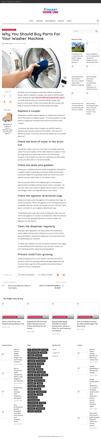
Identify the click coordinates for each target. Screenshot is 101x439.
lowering (37, 389)
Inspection (32, 386)
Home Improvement (9, 29)
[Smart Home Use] (50, 10)
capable (31, 355)
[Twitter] (10, 96)
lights (30, 389)
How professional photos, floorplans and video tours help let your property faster (18, 413)
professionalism (34, 400)
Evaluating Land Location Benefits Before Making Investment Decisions (77, 58)
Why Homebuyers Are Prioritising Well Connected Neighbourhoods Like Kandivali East (92, 58)
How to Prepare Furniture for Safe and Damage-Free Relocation (87, 324)
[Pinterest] (4, 101)
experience (41, 372)
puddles (42, 403)
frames (37, 375)
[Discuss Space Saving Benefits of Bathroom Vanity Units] (83, 355)
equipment (32, 372)
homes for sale (39, 380)
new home (32, 394)
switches (31, 408)
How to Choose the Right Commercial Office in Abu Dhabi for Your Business (18, 375)
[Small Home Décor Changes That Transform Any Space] (7, 394)
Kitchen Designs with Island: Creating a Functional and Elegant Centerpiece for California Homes (91, 83)
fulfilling (44, 375)
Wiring (31, 411)
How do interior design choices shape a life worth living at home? (18, 356)
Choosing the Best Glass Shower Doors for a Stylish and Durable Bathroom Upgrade (78, 81)
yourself (37, 411)
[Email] (10, 101)
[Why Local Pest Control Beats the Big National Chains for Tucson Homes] (83, 420)
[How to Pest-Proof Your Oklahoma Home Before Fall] (13, 311)
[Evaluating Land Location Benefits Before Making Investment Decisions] (78, 47)
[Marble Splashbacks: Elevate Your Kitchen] (83, 371)
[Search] (98, 21)
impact (40, 383)
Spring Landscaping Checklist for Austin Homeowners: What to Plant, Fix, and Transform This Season (61, 326)
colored (38, 355)
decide (38, 366)
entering (39, 369)
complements (42, 358)
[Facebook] (4, 96)
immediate (32, 383)
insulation (40, 386)
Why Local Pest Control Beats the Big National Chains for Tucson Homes (94, 419)
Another (44, 350)
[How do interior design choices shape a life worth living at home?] (7, 357)
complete (31, 361)
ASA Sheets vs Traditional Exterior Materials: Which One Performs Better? (7, 129)
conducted (32, 363)
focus (30, 375)
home (30, 380)
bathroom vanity (33, 352)
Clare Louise (9, 43)
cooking (40, 363)
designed (31, 369)
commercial (32, 358)
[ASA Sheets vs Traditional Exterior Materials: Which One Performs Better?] (7, 117)
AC (29, 350)
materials (31, 391)
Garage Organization (35, 377)
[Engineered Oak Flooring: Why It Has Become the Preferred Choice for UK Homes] (38, 311)
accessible (36, 350)
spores (40, 405)
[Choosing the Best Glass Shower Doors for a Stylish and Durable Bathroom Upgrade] (78, 70)
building (43, 352)
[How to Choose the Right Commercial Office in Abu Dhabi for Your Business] (7, 376)
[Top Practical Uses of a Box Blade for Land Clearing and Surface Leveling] (78, 97)
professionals (33, 403)
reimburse (32, 405)
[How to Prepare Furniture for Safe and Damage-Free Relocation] (88, 311)
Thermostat (40, 408)
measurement (41, 391)
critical (31, 366)
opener (40, 394)
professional (32, 397)
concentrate (40, 361)
